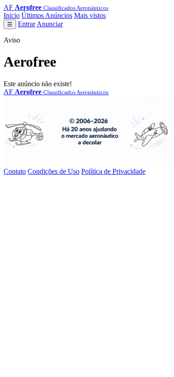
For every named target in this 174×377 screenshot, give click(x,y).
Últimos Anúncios (46, 15)
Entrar (26, 24)
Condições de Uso (53, 171)
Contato (15, 171)
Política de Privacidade (113, 171)
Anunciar (50, 24)
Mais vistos (90, 15)
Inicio (12, 15)
